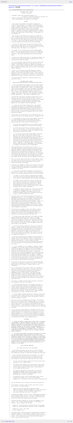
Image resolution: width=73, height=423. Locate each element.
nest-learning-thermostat (24, 5)
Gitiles (7, 421)
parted (36, 5)
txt (68, 421)
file (32, 9)
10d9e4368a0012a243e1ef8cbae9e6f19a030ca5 (50, 5)
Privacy (10, 421)
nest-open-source (13, 5)
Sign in (70, 1)
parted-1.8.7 (11, 7)
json (71, 421)
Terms (13, 421)
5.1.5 (33, 5)
